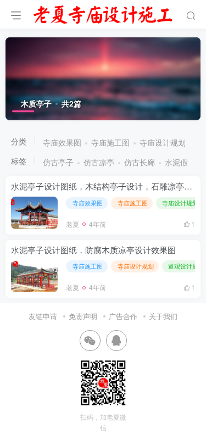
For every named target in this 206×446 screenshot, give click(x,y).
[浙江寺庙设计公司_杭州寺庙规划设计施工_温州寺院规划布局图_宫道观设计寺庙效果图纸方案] (103, 12)
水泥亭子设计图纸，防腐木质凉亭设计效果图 (93, 249)
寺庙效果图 (62, 142)
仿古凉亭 (98, 162)
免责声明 (83, 316)
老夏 (72, 223)
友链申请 (43, 316)
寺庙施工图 (110, 142)
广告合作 (123, 316)
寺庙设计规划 (163, 142)
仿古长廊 (139, 162)
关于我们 (163, 316)
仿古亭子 (58, 162)
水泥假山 (180, 162)
